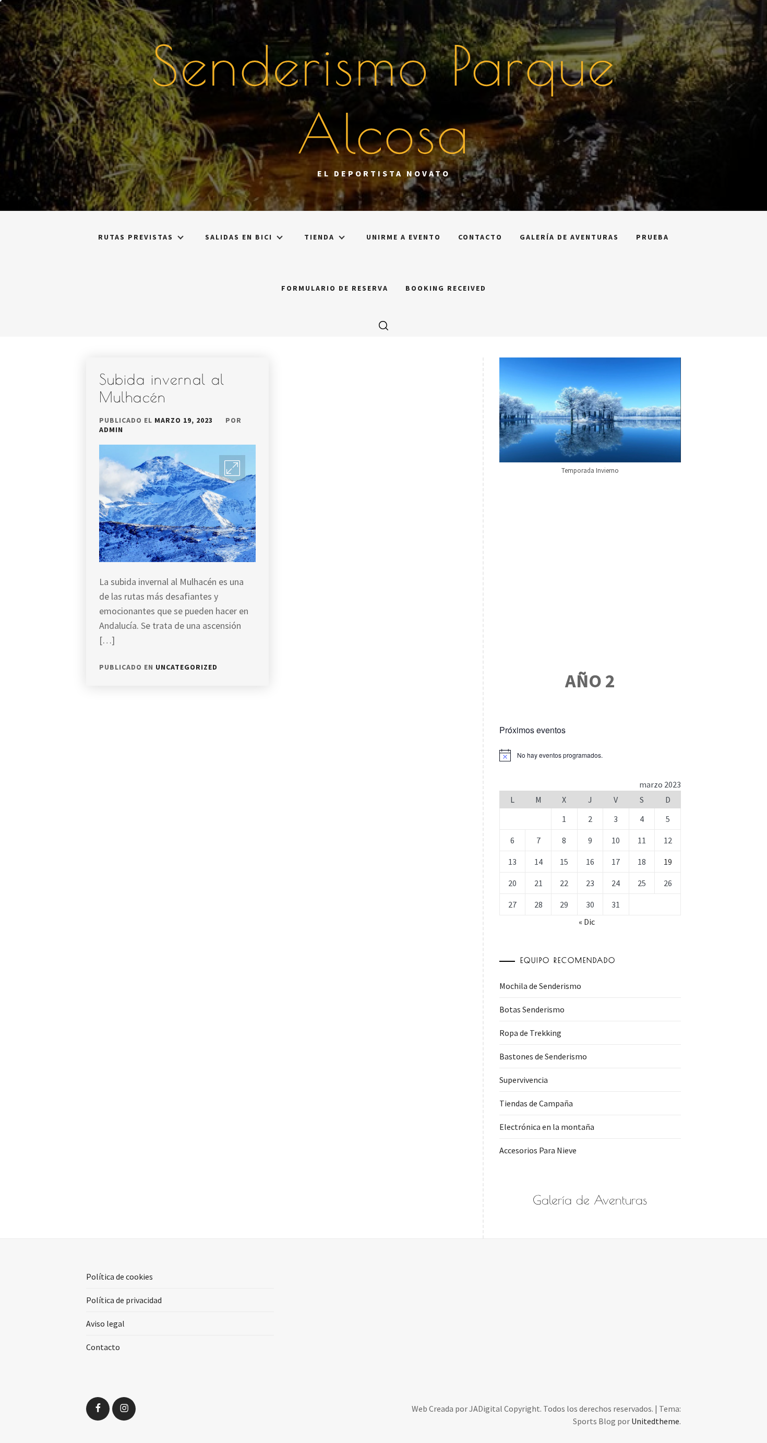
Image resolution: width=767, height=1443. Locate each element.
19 (668, 861)
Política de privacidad (124, 1300)
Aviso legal (105, 1323)
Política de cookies (119, 1276)
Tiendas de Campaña (536, 1103)
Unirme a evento (403, 237)
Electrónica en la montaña (546, 1127)
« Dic (587, 921)
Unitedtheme (655, 1421)
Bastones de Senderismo (543, 1056)
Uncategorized (186, 667)
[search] (383, 325)
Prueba (652, 237)
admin (111, 429)
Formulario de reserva (334, 288)
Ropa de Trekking (530, 1033)
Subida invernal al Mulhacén (161, 388)
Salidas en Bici (238, 237)
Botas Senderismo (532, 1009)
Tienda (319, 237)
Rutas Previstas (135, 237)
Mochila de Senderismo (540, 986)
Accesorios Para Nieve (538, 1150)
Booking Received (445, 288)
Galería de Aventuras (569, 237)
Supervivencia (523, 1080)
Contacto (480, 237)
